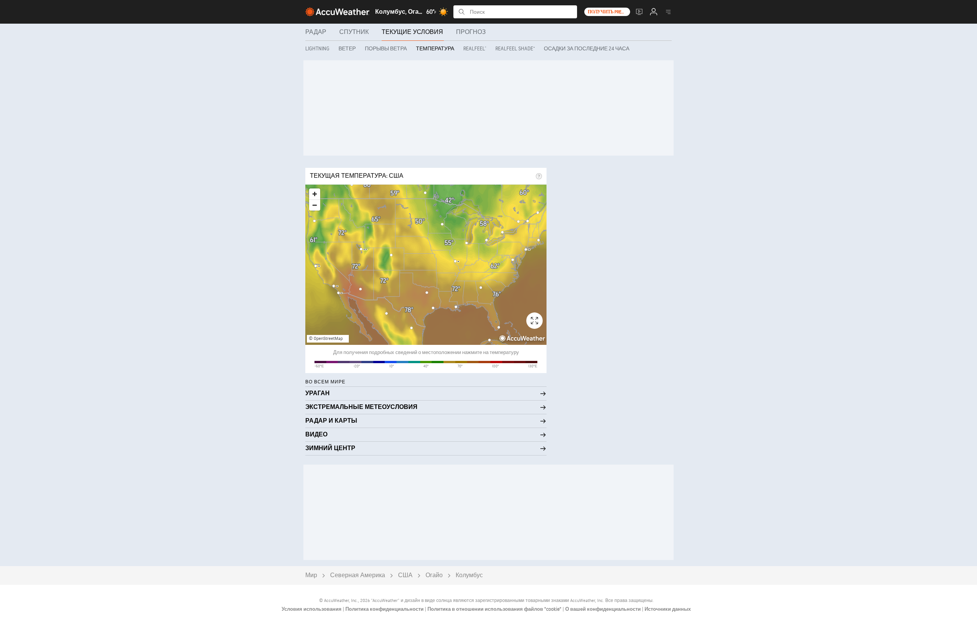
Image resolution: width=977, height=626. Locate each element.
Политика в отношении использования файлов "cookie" (495, 609)
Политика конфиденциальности (385, 609)
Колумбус (469, 575)
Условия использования (312, 609)
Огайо (434, 575)
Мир (311, 575)
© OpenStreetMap (326, 338)
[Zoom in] (314, 194)
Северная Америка (357, 575)
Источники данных (668, 609)
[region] (426, 265)
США (405, 575)
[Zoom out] (314, 205)
